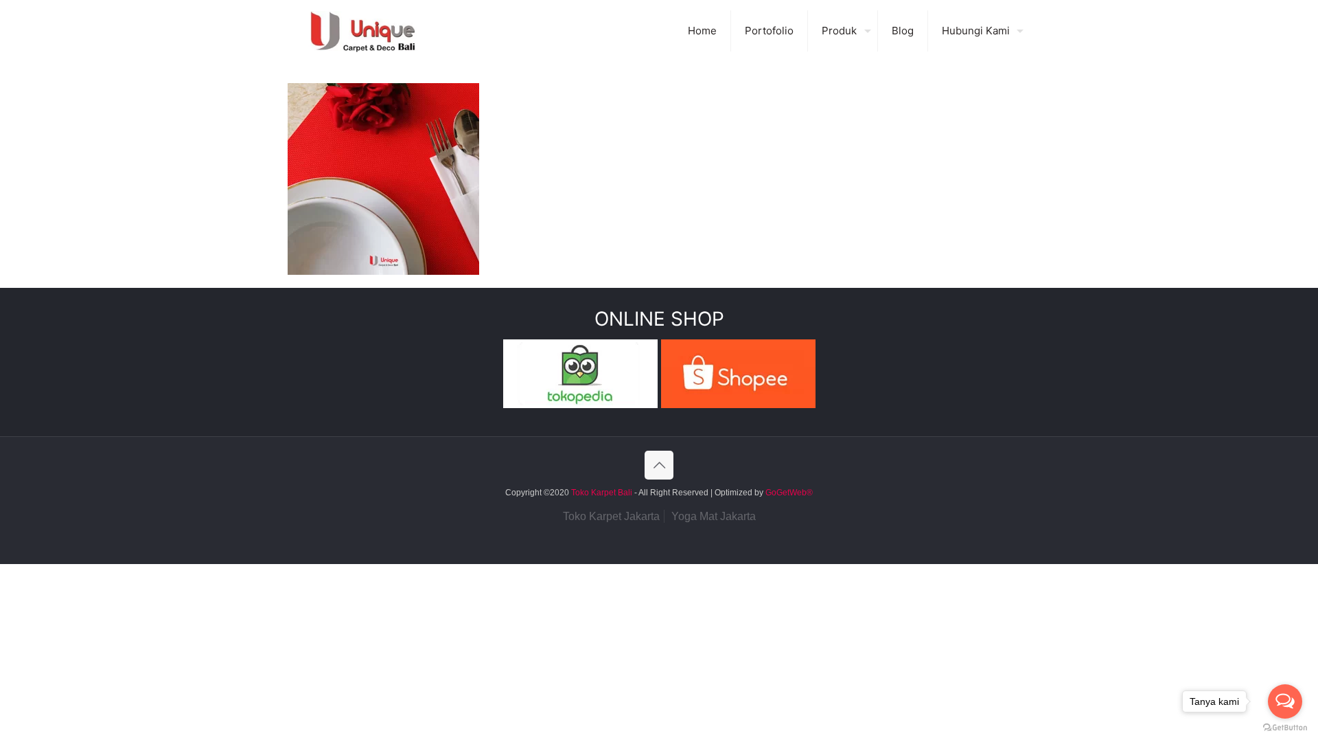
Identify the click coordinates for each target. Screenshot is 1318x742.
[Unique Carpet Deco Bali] (376, 31)
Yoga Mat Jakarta (713, 516)
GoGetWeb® (788, 492)
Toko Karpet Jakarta (611, 516)
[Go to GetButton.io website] (1285, 727)
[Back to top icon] (659, 465)
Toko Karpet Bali (601, 492)
